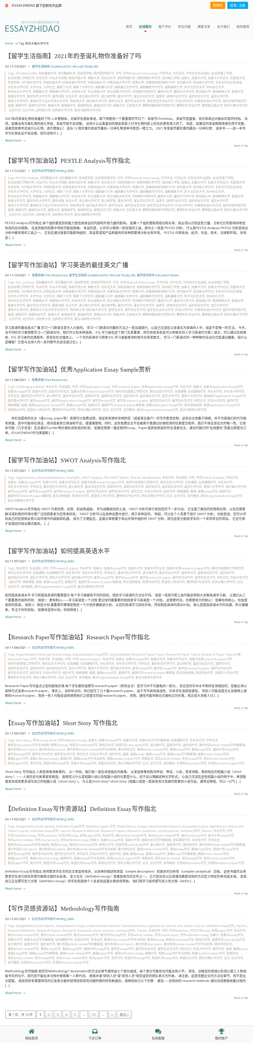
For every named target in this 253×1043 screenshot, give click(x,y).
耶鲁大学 (119, 105)
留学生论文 (115, 101)
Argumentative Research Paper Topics (137, 654)
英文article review (167, 759)
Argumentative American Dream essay (43, 654)
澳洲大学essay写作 (226, 749)
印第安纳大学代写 (119, 82)
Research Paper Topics (183, 654)
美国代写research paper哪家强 (123, 405)
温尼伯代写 (130, 396)
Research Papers (113, 831)
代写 (119, 73)
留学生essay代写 (103, 401)
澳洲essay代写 (180, 749)
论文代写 (15, 110)
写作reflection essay (72, 740)
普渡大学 (237, 92)
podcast (28, 282)
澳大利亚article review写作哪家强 (222, 745)
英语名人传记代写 (39, 410)
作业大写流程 (58, 78)
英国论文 (147, 759)
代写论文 (179, 73)
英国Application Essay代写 (164, 405)
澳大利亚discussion (52, 749)
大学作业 (36, 87)
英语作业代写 (16, 410)
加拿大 (185, 78)
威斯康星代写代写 (151, 87)
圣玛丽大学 (184, 82)
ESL (18, 282)
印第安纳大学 (96, 82)
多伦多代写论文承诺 (228, 82)
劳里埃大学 (237, 78)
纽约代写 (233, 401)
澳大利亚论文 (126, 749)
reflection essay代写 (44, 831)
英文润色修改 (193, 405)
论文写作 (28, 110)
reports (65, 831)
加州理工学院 (171, 78)
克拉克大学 (108, 78)
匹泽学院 (14, 82)
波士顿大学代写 (89, 96)
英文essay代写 (192, 759)
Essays (142, 826)
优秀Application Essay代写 (160, 387)
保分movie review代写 (164, 835)
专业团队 (65, 387)
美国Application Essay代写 (46, 405)
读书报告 (129, 410)
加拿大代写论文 (218, 78)
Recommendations (51, 477)
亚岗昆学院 (84, 73)
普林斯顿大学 (221, 92)
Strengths (73, 477)
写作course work (45, 740)
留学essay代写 (40, 401)
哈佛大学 (138, 82)
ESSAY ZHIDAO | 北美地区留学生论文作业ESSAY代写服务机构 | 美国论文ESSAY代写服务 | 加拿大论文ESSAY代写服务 (36, 26)
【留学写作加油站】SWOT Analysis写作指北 (65, 460)
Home (9, 43)
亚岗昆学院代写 (103, 73)
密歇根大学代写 (59, 92)
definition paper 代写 (101, 826)
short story (23, 740)
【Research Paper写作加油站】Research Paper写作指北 (77, 637)
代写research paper (126, 387)
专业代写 (51, 387)
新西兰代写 (106, 745)
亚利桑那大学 (47, 73)
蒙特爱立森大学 (212, 105)
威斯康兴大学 (104, 87)
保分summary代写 (193, 835)
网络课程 (14, 405)
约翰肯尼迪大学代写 (207, 101)
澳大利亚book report (22, 749)
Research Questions (141, 831)
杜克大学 (71, 96)
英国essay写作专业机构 (89, 759)
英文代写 (36, 763)
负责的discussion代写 (192, 763)
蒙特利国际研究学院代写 (159, 105)
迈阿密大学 (43, 110)
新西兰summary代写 (83, 745)
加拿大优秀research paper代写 (92, 391)
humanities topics (195, 826)
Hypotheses (218, 826)
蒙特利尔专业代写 (188, 105)
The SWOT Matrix (116, 477)
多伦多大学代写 (18, 87)
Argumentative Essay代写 (90, 654)
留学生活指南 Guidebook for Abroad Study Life (65, 66)
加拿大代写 (198, 78)
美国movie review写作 (213, 754)
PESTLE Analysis (27, 178)
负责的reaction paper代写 (226, 763)
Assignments (25, 826)
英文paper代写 (18, 763)
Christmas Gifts (26, 73)
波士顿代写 (53, 396)
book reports (44, 826)
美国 (11, 105)
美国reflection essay (44, 759)
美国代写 (21, 105)
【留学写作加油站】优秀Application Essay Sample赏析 (78, 369)
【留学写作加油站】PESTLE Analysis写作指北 (67, 160)
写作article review (20, 840)
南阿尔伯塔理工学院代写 (131, 391)
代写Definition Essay (22, 835)
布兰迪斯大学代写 (119, 92)
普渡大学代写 (16, 96)
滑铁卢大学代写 (18, 101)
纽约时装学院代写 (234, 101)
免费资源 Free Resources (49, 275)
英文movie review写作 (219, 759)
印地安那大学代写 (74, 82)
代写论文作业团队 (198, 73)
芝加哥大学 (133, 105)
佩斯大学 (94, 78)
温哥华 (160, 96)
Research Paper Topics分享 (221, 654)
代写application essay (95, 387)
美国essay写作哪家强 (181, 754)
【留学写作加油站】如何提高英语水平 (57, 551)
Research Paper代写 (22, 659)
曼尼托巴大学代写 (39, 96)
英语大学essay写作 (84, 763)
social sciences (168, 831)
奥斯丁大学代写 (83, 87)
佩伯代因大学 (77, 78)
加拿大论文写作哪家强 (154, 740)
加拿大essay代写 (19, 391)
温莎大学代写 (220, 96)
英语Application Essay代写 (221, 405)
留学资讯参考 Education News (158, 275)
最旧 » (124, 1014)
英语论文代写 (107, 763)
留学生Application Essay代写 (71, 401)
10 (93, 1014)
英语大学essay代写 (56, 763)
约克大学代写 (184, 101)
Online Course (18, 831)
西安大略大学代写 (236, 105)
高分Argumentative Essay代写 (157, 410)
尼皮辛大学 (78, 92)
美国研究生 (84, 105)
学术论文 (14, 396)
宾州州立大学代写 (19, 92)
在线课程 (181, 391)
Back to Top (241, 145)
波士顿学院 (108, 96)
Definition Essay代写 (70, 826)
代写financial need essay (140, 73)
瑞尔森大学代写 (96, 101)
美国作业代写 (37, 105)
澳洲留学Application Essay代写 (224, 396)
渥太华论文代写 (144, 96)
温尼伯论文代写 (199, 96)
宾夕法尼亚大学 (194, 87)
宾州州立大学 (215, 87)
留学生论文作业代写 (160, 101)
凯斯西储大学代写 (148, 78)
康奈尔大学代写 (184, 92)
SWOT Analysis (92, 477)
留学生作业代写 (160, 401)
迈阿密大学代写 (62, 110)
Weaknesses (152, 477)
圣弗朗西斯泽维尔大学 (160, 82)
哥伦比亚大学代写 (161, 391)
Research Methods (86, 831)
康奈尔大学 (164, 92)
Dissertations (126, 826)
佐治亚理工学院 (221, 73)
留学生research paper (132, 401)
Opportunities (26, 477)
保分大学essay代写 (221, 835)
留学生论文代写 (135, 101)
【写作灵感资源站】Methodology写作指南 (62, 908)
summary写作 (190, 831)
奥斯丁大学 (64, 87)
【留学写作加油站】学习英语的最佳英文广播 (66, 265)
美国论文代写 (102, 105)
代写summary (47, 835)
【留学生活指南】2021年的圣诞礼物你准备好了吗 (73, 56)
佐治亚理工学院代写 (21, 78)
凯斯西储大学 (126, 78)
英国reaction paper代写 (123, 759)
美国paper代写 (18, 759)
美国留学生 (68, 105)
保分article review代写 (131, 835)
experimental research (164, 826)
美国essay (137, 754)
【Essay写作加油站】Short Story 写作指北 (61, 723)
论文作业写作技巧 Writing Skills (53, 171)
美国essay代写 (76, 405)
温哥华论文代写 (176, 96)
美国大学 (54, 105)
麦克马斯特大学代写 (87, 110)
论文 (105, 410)
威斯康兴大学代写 (126, 87)
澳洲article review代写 (152, 749)
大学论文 (49, 87)
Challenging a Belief (30, 387)
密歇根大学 (40, 92)
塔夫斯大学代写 (203, 82)
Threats (135, 477)
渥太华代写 (124, 96)
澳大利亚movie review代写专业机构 (91, 749)
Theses (206, 831)
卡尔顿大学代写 (31, 82)
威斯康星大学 (174, 87)
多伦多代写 (214, 391)
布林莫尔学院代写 (144, 92)
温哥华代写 (92, 396)
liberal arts (235, 826)
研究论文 (200, 401)
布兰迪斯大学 (96, 92)
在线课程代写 (197, 391)
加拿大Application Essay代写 (223, 387)
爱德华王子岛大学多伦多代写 (49, 101)
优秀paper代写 (90, 835)
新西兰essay (59, 745)
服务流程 (58, 96)
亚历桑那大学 (67, 73)
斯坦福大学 (203, 92)
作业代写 (42, 78)
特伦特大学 (77, 101)
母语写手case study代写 (131, 745)
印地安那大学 (52, 82)
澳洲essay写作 (201, 749)
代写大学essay (68, 835)
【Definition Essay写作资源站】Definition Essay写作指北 (80, 809)
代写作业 (165, 73)
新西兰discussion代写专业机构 (28, 745)
